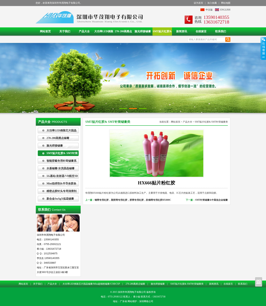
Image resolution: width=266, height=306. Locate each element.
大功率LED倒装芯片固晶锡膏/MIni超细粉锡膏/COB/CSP (103, 33)
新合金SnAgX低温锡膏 (60, 198)
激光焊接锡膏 (143, 31)
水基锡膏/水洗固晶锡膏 (61, 168)
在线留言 (201, 31)
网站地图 (225, 3)
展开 (263, 48)
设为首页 (198, 3)
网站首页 (45, 31)
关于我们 (64, 31)
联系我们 (220, 31)
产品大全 (84, 31)
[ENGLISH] (217, 10)
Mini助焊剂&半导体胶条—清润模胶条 (57, 184)
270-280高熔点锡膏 (123, 33)
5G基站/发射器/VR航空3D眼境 (58, 176)
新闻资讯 (181, 31)
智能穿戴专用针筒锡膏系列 (57, 161)
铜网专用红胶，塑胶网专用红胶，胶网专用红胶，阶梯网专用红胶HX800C (133, 200)
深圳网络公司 (146, 301)
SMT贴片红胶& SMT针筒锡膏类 (162, 33)
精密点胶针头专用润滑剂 (62, 191)
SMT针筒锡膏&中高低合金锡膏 (211, 200)
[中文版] (202, 10)
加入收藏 (212, 3)
